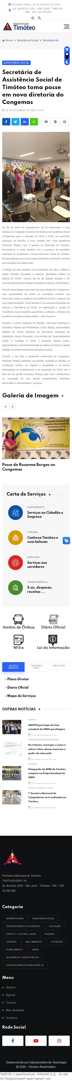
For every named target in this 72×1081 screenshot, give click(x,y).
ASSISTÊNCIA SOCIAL (43, 918)
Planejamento (14, 949)
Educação (32, 764)
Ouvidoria (11, 1018)
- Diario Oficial (16, 687)
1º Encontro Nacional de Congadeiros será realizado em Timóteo (47, 797)
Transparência (37, 582)
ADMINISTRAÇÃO (15, 918)
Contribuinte (35, 507)
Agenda (10, 995)
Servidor (33, 557)
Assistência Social (27, 40)
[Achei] (32, 18)
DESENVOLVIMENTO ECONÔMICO (23, 926)
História (10, 987)
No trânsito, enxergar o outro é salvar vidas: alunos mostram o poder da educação (47, 749)
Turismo (32, 532)
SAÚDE (35, 949)
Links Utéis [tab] (58, 666)
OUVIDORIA (57, 942)
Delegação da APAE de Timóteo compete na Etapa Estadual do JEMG (47, 773)
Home (9, 40)
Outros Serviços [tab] (13, 667)
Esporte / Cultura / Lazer (40, 788)
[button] (5, 406)
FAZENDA (49, 934)
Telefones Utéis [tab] (36, 667)
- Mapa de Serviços (20, 696)
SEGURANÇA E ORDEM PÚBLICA (22, 957)
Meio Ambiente (33, 942)
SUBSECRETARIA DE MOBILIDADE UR (43, 739)
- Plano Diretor (17, 679)
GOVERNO (32, 720)
